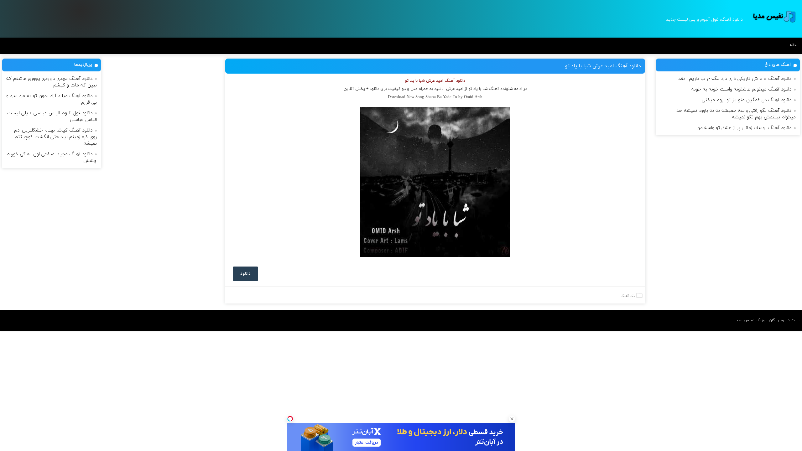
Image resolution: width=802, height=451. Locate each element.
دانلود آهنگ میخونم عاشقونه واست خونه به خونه (741, 89)
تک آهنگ (628, 295)
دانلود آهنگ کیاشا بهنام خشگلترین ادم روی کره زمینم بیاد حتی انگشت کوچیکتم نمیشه (55, 137)
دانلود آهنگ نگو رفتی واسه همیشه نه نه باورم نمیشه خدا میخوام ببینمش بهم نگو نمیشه (735, 114)
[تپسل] (290, 419)
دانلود (245, 274)
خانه (793, 45)
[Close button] (512, 419)
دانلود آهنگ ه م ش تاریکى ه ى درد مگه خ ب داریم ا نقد (734, 78)
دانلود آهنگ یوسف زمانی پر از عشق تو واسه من (743, 128)
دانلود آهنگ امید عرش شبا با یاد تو (603, 66)
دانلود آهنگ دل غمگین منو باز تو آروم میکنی (746, 100)
